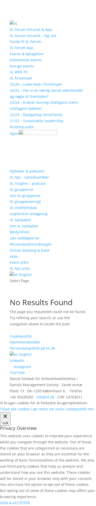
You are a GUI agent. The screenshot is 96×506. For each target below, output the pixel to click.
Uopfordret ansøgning (29, 213)
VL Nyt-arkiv (20, 268)
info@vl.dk (45, 397)
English (25, 274)
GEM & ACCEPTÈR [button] (15, 502)
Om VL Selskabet (24, 226)
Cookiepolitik (20, 336)
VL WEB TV (18, 72)
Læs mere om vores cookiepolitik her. (63, 409)
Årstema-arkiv (22, 126)
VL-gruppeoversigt (25, 201)
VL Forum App (22, 47)
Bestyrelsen (20, 231)
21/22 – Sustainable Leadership (36, 120)
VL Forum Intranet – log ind (33, 35)
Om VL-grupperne (25, 195)
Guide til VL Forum (25, 41)
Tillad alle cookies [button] (15, 409)
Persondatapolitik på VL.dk (32, 348)
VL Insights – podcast (28, 183)
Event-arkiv (19, 262)
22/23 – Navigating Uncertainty (36, 114)
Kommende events (26, 59)
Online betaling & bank (29, 250)
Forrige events (22, 66)
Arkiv (14, 256)
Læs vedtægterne (24, 238)
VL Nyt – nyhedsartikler (29, 177)
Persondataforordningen (31, 244)
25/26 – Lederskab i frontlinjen (36, 84)
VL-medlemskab (23, 207)
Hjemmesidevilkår (25, 342)
